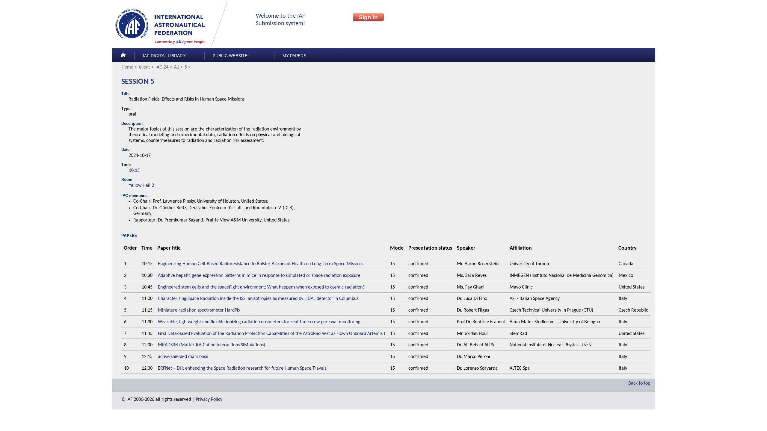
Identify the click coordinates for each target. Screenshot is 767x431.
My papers (294, 56)
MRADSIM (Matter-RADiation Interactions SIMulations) (211, 345)
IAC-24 (161, 67)
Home (127, 67)
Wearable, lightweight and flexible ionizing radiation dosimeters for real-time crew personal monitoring (259, 322)
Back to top (639, 383)
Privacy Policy (209, 399)
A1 (176, 67)
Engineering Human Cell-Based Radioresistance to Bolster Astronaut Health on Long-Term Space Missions (260, 264)
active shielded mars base (183, 356)
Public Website (230, 56)
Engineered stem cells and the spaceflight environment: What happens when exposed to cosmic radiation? (261, 287)
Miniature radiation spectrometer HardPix (199, 310)
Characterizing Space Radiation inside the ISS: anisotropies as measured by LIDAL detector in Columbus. (259, 298)
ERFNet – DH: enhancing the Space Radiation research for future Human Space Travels (242, 368)
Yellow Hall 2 (141, 185)
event (144, 67)
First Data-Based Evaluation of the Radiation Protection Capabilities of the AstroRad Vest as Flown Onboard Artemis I (271, 333)
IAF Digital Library (164, 56)
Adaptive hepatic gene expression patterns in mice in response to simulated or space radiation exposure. (260, 275)
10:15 (134, 170)
